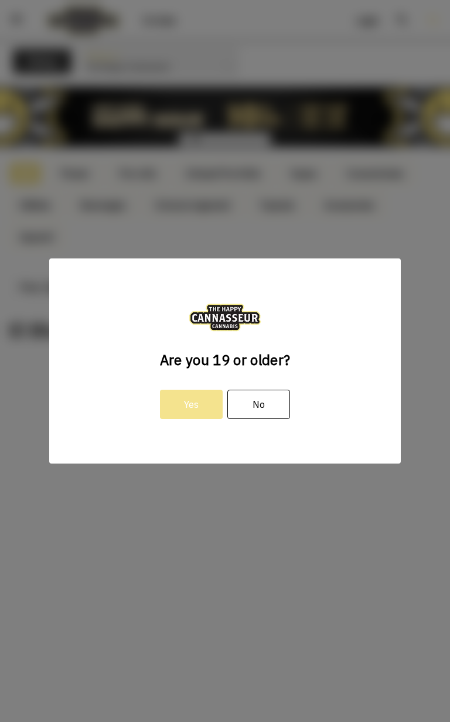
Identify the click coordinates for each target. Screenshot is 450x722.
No (259, 404)
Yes (191, 404)
